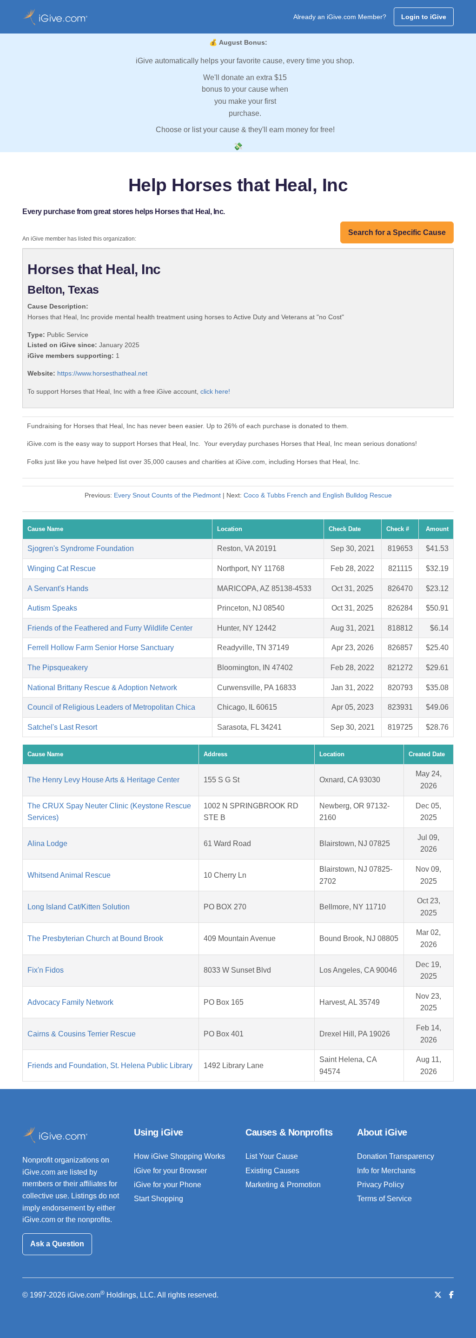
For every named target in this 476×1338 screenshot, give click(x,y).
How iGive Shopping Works (179, 1156)
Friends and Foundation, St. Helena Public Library (109, 1065)
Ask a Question (57, 1244)
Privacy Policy (380, 1185)
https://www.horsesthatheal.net (102, 373)
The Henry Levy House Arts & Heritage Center (103, 780)
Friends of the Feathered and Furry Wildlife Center (109, 628)
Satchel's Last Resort (62, 727)
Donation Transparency (395, 1156)
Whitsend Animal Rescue (69, 875)
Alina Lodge (47, 843)
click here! (215, 391)
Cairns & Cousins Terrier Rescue (81, 1034)
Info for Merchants (386, 1171)
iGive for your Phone (167, 1185)
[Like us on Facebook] (451, 1295)
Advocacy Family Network (70, 1002)
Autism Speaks (52, 608)
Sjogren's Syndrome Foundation (80, 548)
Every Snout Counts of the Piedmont (168, 495)
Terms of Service (384, 1199)
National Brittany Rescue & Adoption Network (102, 688)
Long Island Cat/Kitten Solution (78, 907)
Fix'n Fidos (45, 970)
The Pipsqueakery (57, 668)
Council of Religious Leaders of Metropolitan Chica (111, 707)
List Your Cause (271, 1156)
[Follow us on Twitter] (438, 1295)
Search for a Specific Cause (397, 232)
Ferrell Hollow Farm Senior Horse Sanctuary (100, 648)
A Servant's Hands (57, 588)
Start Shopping (158, 1199)
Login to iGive (423, 16)
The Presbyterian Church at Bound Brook (95, 938)
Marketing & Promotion (283, 1185)
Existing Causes (272, 1171)
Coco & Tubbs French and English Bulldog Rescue (318, 495)
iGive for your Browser (170, 1171)
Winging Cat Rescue (61, 568)
